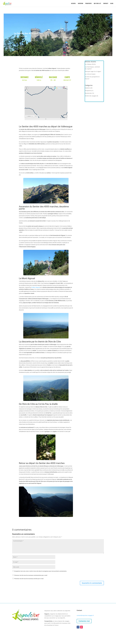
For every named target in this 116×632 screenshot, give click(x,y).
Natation (80, 3)
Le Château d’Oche (90, 64)
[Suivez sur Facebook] (78, 627)
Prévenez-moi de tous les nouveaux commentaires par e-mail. (31, 575)
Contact (105, 3)
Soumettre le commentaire (92, 583)
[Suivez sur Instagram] (81, 627)
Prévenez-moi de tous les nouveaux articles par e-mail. (29, 578)
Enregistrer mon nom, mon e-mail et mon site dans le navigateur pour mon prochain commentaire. (40, 571)
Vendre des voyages (90, 96)
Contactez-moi (84, 621)
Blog (111, 3)
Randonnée (24, 36)
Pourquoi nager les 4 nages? (93, 71)
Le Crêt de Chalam (90, 74)
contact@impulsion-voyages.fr (85, 615)
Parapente (88, 3)
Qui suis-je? (97, 3)
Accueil (73, 3)
